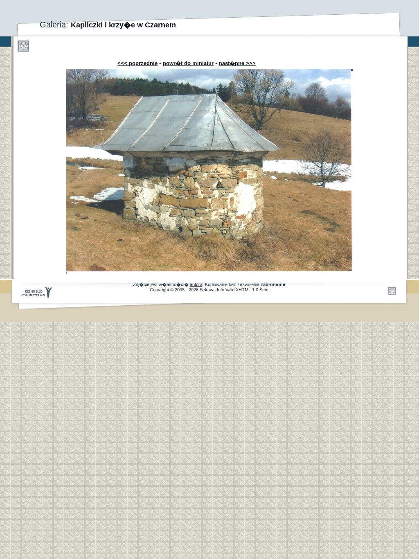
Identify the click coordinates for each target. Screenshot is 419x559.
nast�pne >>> (237, 63)
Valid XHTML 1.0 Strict (247, 289)
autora (196, 284)
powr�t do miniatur (188, 63)
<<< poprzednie (137, 63)
